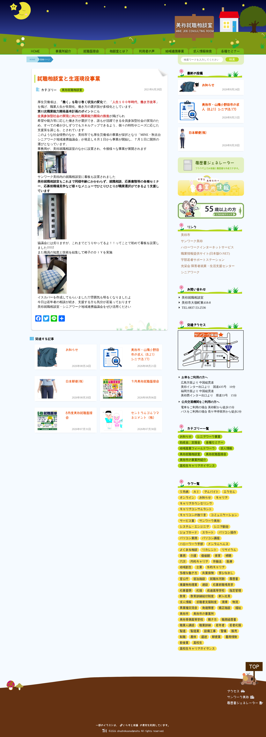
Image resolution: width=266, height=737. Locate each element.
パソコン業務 (188, 538)
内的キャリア (199, 561)
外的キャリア (216, 567)
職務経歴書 (229, 619)
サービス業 (187, 520)
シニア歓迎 (221, 526)
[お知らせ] (189, 87)
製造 (183, 630)
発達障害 (208, 607)
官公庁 (184, 578)
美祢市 (185, 234)
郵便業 (216, 636)
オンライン (187, 497)
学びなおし (226, 572)
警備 (223, 630)
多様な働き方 (188, 572)
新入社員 (224, 596)
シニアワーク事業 (208, 436)
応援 (199, 590)
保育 (218, 555)
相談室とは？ (119, 51)
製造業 (194, 630)
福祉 (238, 607)
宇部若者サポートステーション (203, 259)
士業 (199, 567)
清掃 (224, 601)
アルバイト (211, 491)
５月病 (184, 491)
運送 (204, 636)
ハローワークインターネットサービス (207, 247)
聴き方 (212, 619)
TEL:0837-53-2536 (194, 307)
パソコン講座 (211, 538)
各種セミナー (230, 51)
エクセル (229, 491)
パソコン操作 (227, 532)
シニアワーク (190, 272)
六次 (183, 561)
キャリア (221, 497)
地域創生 (185, 567)
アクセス (233, 691)
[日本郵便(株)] (182, 139)
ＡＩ (196, 491)
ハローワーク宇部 (191, 543)
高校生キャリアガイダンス (197, 465)
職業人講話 (187, 625)
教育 (183, 596)
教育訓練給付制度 (202, 596)
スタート (208, 532)
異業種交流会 (188, 607)
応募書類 (185, 590)
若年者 (220, 625)
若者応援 (235, 625)
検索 (232, 59)
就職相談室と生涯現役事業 (68, 78)
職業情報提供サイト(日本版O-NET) (205, 253)
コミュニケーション (224, 514)
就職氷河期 (217, 578)
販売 (234, 630)
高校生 (197, 642)
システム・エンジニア (194, 526)
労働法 (217, 561)
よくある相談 (188, 549)
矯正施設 (224, 607)
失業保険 (208, 572)
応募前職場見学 (223, 584)
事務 (183, 555)
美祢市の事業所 (203, 613)
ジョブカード (188, 532)
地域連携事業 (174, 51)
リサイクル (229, 549)
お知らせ (208, 85)
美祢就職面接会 (216, 454)
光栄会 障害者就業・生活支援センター (208, 266)
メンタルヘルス (218, 543)
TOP (254, 666)
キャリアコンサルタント (196, 509)
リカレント (209, 549)
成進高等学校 (216, 590)
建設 (205, 584)
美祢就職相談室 (72, 89)
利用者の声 (147, 51)
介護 (193, 555)
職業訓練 (205, 625)
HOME (35, 51)
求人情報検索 (202, 51)
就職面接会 (91, 51)
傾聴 (228, 555)
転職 (183, 636)
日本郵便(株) (198, 132)
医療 (229, 561)
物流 (235, 601)
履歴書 (233, 578)
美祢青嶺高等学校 (191, 619)
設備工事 (210, 630)
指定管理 (235, 590)
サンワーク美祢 (192, 241)
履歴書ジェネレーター (242, 702)
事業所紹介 (63, 51)
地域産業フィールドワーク (197, 448)
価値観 (205, 555)
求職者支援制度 (206, 601)
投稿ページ (45, 59)
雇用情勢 (231, 636)
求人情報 (226, 448)
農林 (193, 636)
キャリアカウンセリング (196, 503)
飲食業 (184, 642)
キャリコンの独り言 (193, 514)
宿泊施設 (199, 578)
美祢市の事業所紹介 (193, 459)
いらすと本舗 (131, 725)
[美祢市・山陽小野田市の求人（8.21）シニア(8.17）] (189, 111)
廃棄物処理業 (188, 584)
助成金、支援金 (190, 442)
